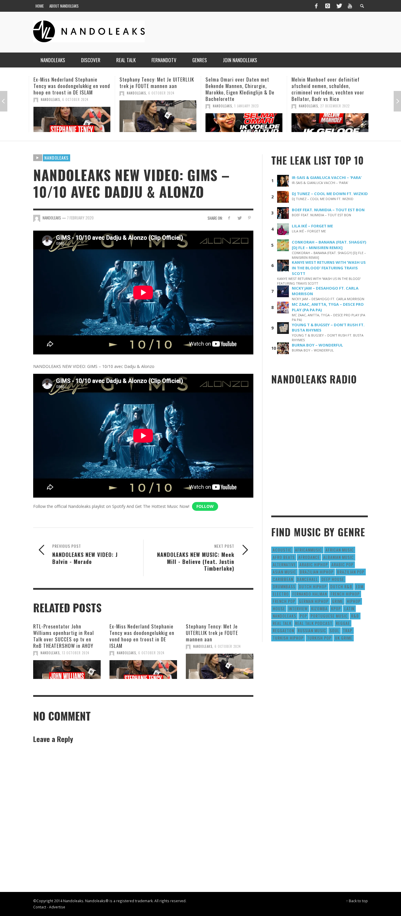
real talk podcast (313, 623)
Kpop (336, 608)
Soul (334, 630)
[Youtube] (349, 6)
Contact (39, 907)
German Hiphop (313, 601)
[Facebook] (316, 6)
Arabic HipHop (313, 564)
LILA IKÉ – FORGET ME (312, 226)
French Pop (284, 601)
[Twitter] (338, 6)
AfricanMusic (308, 550)
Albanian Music (338, 557)
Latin (349, 608)
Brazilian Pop (350, 572)
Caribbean (283, 579)
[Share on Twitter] (239, 218)
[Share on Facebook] (229, 218)
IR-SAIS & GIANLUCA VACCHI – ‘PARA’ (327, 177)
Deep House (332, 579)
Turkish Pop (319, 638)
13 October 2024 (75, 652)
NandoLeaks (50, 99)
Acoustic (282, 550)
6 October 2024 (75, 99)
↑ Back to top (357, 900)
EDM (359, 586)
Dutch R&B (341, 586)
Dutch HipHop (313, 586)
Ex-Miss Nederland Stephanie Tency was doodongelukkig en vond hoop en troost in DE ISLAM (71, 86)
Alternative (284, 564)
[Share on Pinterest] (249, 218)
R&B (355, 616)
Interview (298, 608)
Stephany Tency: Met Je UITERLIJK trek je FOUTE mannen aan (156, 82)
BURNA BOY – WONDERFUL (317, 345)
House (279, 608)
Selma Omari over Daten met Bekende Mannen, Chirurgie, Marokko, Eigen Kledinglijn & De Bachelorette (239, 89)
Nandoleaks (56, 157)
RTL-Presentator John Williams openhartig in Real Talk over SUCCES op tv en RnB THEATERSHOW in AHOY (63, 636)
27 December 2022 (335, 106)
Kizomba (319, 608)
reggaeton (283, 630)
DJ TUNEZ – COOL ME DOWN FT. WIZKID (330, 193)
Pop (303, 616)
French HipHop (345, 594)
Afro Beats (284, 557)
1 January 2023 (246, 106)
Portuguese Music (329, 616)
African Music (340, 550)
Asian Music (284, 572)
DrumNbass (284, 586)
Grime (337, 601)
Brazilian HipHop (316, 572)
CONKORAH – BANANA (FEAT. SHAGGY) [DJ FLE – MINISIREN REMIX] (329, 244)
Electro (281, 594)
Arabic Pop (342, 564)
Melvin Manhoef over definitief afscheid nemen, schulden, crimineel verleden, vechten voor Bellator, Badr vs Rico (328, 89)
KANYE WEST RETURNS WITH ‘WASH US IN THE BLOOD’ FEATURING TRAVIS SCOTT (329, 268)
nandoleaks (284, 616)
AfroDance (309, 557)
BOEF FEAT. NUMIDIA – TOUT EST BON (328, 209)
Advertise (57, 907)
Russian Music (312, 630)
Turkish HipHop (288, 638)
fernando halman (309, 594)
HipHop (353, 601)
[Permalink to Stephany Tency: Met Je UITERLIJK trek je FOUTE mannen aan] (157, 116)
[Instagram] (327, 6)
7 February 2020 (80, 218)
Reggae (343, 623)
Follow (205, 506)
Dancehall (307, 579)
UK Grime (343, 638)
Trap (347, 630)
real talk (282, 623)
